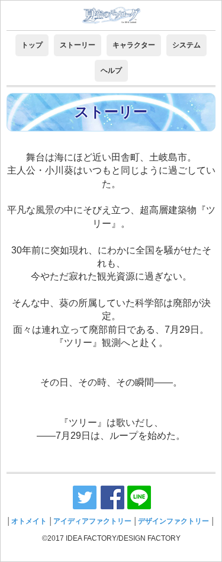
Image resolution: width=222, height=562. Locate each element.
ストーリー (77, 45)
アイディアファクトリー (92, 521)
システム (186, 45)
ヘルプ (111, 70)
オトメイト (29, 521)
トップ (32, 45)
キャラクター (133, 45)
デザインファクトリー (173, 521)
